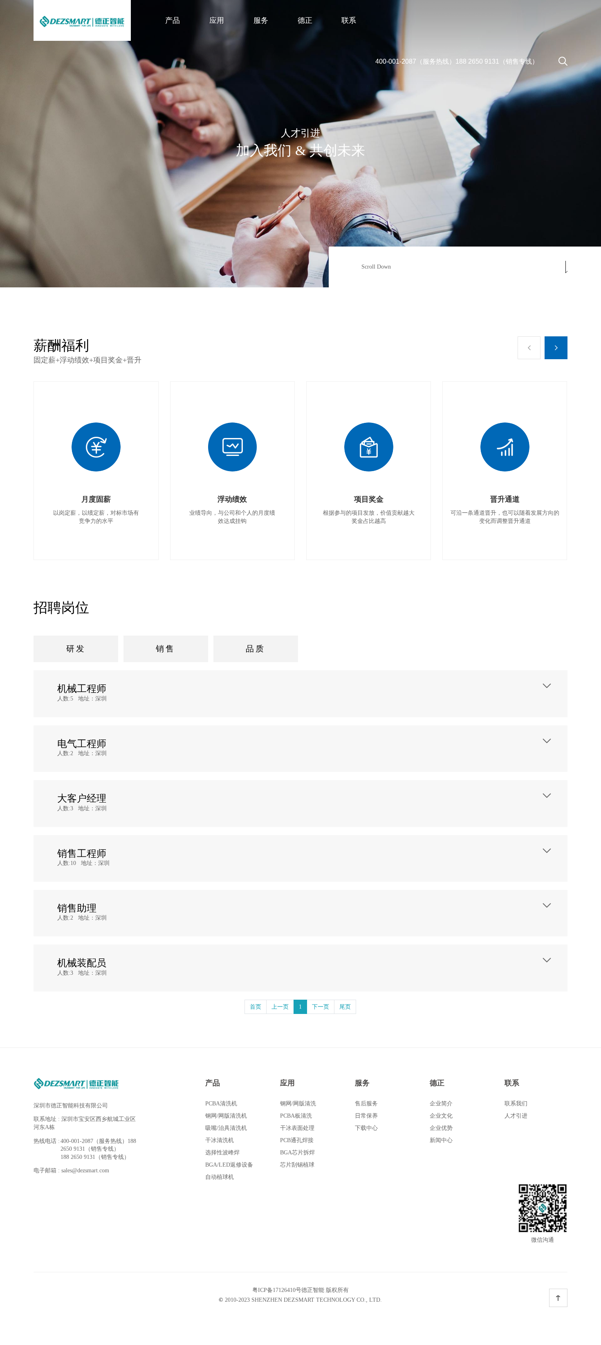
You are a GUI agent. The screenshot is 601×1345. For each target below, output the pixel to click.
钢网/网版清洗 (298, 1103)
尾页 (345, 1007)
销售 (165, 648)
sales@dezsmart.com (85, 1170)
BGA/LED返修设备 (229, 1165)
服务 (260, 20)
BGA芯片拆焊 (297, 1152)
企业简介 (441, 1103)
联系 (348, 20)
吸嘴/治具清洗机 (226, 1128)
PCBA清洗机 (221, 1103)
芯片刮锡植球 (297, 1165)
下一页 (320, 1007)
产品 (172, 20)
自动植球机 (219, 1177)
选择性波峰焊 (222, 1152)
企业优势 (441, 1128)
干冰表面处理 (297, 1128)
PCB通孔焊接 (297, 1140)
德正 (305, 20)
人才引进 (516, 1116)
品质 (255, 648)
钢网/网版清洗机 (226, 1116)
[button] (529, 347)
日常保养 (366, 1116)
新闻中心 (441, 1140)
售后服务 (366, 1103)
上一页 (280, 1007)
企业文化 (441, 1116)
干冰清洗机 (219, 1140)
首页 (255, 1007)
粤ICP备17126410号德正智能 (288, 1290)
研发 (76, 648)
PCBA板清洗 (296, 1116)
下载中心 (366, 1128)
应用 (216, 20)
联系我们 (516, 1103)
